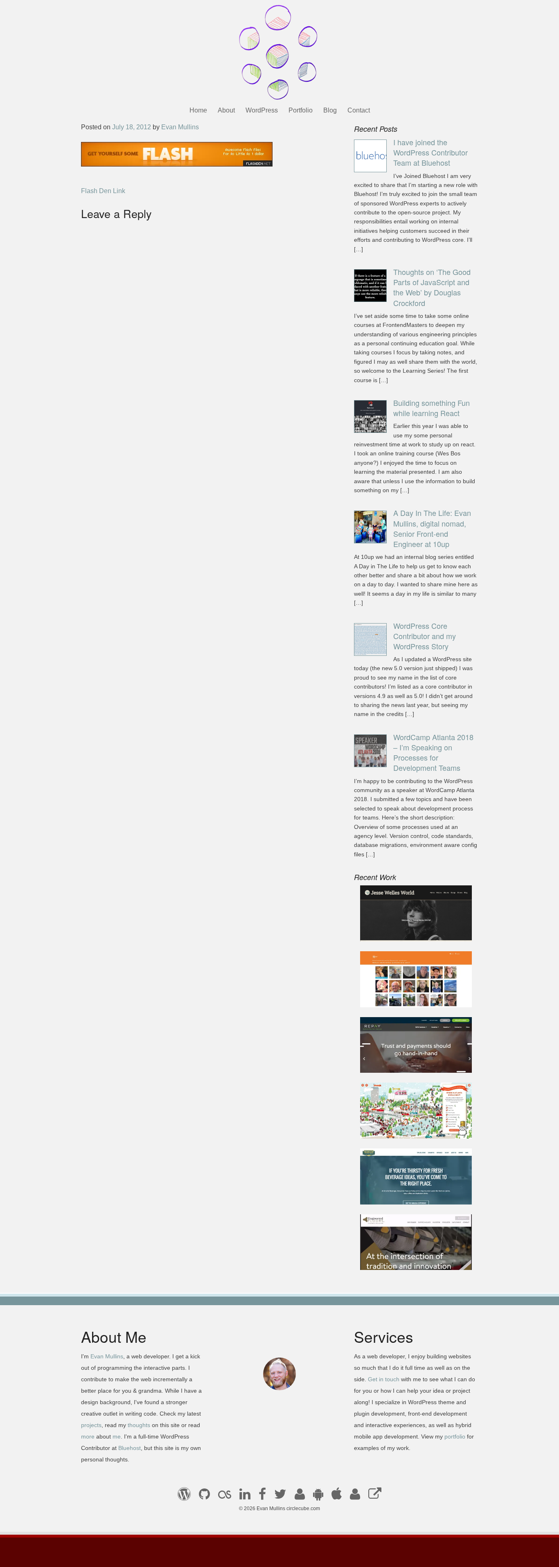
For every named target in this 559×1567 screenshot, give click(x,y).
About (226, 110)
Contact (358, 110)
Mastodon (374, 1497)
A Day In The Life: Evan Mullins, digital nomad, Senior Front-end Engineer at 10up (432, 528)
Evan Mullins (180, 127)
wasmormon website (396, 995)
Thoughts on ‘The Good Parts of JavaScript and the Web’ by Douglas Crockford (432, 287)
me (117, 1436)
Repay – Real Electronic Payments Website (402, 1056)
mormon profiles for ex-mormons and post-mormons (355, 1497)
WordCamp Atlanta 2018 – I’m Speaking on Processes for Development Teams (433, 752)
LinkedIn (245, 1497)
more (88, 1436)
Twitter (280, 1497)
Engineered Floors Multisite (406, 1258)
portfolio (454, 1436)
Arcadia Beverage (393, 1193)
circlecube (279, 52)
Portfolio (301, 110)
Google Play (318, 1497)
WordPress (262, 110)
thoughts (139, 1425)
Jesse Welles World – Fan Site (411, 930)
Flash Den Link (103, 190)
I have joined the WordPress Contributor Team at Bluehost (430, 152)
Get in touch (383, 1379)
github (204, 1497)
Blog (330, 110)
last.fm (224, 1497)
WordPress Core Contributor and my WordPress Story (424, 635)
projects (91, 1425)
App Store (336, 1497)
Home (198, 110)
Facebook (262, 1497)
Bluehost (129, 1448)
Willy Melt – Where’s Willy (404, 1127)
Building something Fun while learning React (431, 407)
